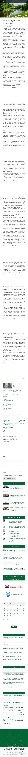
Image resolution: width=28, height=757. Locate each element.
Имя (4, 456)
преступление (5, 719)
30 (7, 615)
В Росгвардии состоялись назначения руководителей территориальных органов (15, 535)
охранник (10, 717)
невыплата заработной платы (18, 709)
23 (7, 613)
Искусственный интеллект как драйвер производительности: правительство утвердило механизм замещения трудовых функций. (14, 658)
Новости (11, 25)
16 (7, 610)
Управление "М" (15, 415)
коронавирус (5, 707)
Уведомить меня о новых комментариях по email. (12, 471)
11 (14, 608)
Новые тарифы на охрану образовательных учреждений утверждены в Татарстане (12, 686)
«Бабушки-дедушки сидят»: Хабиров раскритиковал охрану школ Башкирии (13, 683)
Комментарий (6, 441)
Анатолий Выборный (15, 695)
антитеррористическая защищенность (10, 700)
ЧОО (18, 699)
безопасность (7, 702)
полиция (21, 717)
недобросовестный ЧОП (7, 710)
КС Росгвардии (6, 697)
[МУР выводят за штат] (18, 389)
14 (23, 608)
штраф (8, 723)
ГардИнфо (14, 7)
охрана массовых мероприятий (13, 712)
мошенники (10, 707)
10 (10, 608)
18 (14, 610)
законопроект (14, 705)
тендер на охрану (9, 720)
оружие (20, 710)
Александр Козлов (6, 695)
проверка (10, 719)
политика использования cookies (14, 752)
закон (10, 705)
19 (17, 610)
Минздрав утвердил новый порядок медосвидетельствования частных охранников (17, 540)
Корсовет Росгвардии (12, 697)
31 (10, 615)
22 (4, 613)
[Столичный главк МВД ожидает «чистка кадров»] (7, 385)
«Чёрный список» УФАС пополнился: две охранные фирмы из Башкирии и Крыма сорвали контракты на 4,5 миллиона (13, 674)
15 (4, 610)
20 (20, 610)
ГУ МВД (18, 414)
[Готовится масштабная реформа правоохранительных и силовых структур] (8, 404)
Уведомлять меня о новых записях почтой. (12, 475)
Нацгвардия (21, 697)
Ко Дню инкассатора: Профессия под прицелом (13, 642)
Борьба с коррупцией (13, 414)
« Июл (4, 619)
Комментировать (7, 26)
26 (17, 613)
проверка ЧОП (14, 719)
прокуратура (21, 719)
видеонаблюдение (16, 704)
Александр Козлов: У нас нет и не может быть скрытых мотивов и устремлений (17, 509)
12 (17, 608)
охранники (16, 717)
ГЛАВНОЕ (14, 483)
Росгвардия (7, 699)
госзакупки (6, 705)
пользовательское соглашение (9, 754)
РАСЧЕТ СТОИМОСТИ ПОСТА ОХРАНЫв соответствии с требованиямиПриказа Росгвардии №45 (14, 578)
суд (4, 720)
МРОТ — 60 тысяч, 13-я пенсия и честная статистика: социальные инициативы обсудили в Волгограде (13, 679)
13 (20, 608)
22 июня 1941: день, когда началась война (12, 652)
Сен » (7, 619)
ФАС (12, 699)
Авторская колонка (14, 546)
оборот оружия (14, 710)
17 (10, 610)
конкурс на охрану (21, 705)
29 (4, 615)
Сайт (4, 465)
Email (4, 460)
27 (20, 613)
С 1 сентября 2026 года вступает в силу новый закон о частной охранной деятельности (14, 670)
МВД (18, 697)
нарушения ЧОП (7, 709)
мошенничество (6, 415)
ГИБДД (24, 695)
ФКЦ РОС (15, 699)
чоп (4, 723)
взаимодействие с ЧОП (7, 704)
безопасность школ (18, 702)
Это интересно (14, 635)
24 (10, 613)
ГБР (21, 695)
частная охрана (18, 720)
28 (23, 613)
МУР (10, 415)
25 (14, 613)
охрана (5, 712)
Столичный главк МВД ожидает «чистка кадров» (7, 390)
